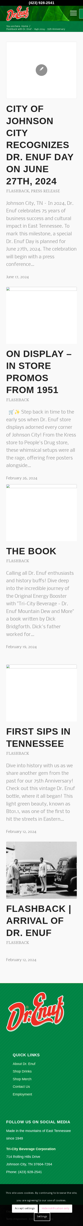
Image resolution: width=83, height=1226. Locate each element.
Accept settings (25, 1208)
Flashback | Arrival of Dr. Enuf (38, 921)
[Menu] (71, 13)
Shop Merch (22, 1079)
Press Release (45, 191)
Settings (42, 1216)
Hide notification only (55, 1208)
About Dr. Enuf (24, 1064)
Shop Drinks (22, 1071)
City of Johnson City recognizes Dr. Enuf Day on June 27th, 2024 (40, 145)
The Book (31, 551)
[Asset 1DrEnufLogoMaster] (34, 13)
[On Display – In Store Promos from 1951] (41, 315)
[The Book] (41, 512)
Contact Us (21, 1087)
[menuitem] (71, 13)
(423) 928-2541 (41, 3)
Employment (22, 1094)
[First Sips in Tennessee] (41, 693)
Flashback (17, 191)
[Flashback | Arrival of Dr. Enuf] (41, 870)
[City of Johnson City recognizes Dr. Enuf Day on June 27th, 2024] (41, 70)
